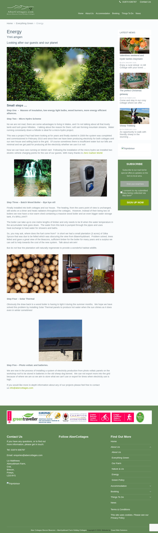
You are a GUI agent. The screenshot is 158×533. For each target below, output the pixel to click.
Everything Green (24, 23)
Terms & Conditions (120, 509)
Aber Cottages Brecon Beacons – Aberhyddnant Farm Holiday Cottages (59, 530)
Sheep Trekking (127, 125)
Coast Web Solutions (119, 530)
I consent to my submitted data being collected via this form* (135, 193)
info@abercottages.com (21, 388)
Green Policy (118, 480)
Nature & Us (118, 469)
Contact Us (145, 2)
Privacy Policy (118, 518)
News (138, 13)
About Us (116, 452)
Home (80, 13)
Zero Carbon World (93, 153)
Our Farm (116, 463)
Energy (115, 474)
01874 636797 (129, 2)
